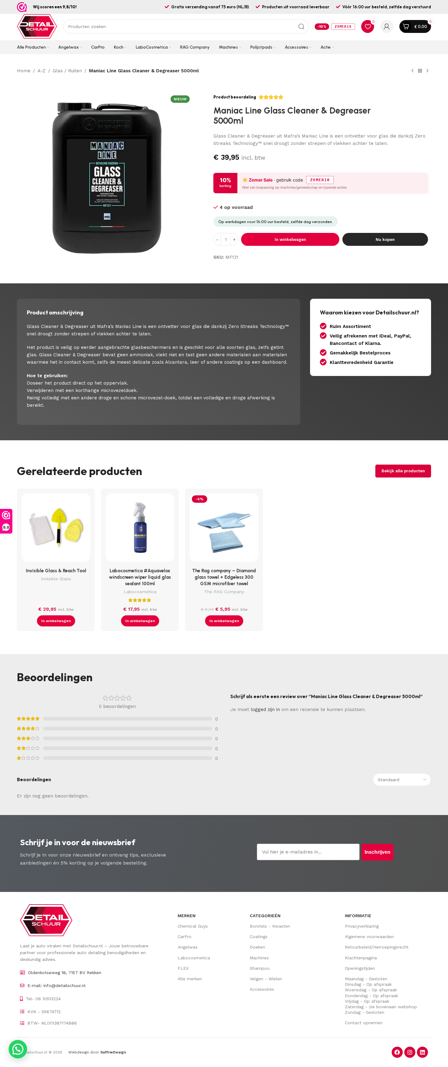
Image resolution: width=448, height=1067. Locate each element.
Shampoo (260, 968)
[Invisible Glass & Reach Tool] (56, 529)
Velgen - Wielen (266, 978)
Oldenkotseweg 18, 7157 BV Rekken (64, 972)
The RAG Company (224, 591)
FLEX (183, 968)
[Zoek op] (301, 26)
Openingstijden (360, 968)
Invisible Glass (56, 578)
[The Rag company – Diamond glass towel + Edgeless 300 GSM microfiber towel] (224, 529)
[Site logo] (37, 26)
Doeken (257, 947)
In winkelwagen (290, 239)
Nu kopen (385, 239)
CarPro (185, 936)
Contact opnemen (363, 1022)
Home (23, 71)
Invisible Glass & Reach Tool (56, 570)
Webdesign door (97, 1052)
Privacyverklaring (362, 926)
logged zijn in (265, 709)
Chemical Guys (193, 926)
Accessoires (262, 989)
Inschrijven (377, 852)
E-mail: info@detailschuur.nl (56, 985)
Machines (259, 957)
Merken (187, 915)
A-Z (42, 71)
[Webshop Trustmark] (22, 7)
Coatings (259, 936)
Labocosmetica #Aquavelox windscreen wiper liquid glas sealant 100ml (140, 577)
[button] (56, 620)
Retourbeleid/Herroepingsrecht (377, 947)
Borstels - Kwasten (270, 926)
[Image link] (46, 920)
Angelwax (187, 947)
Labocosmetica (140, 591)
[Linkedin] (422, 1052)
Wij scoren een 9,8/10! (55, 6)
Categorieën (265, 915)
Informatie (358, 915)
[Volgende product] (427, 71)
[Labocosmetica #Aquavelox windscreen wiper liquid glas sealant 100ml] (140, 529)
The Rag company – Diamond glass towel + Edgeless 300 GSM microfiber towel (224, 577)
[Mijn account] (386, 26)
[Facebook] (397, 1052)
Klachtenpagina (361, 957)
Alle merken (190, 978)
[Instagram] (409, 1052)
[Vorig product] (412, 71)
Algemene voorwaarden (369, 936)
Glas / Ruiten (67, 71)
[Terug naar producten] (420, 71)
